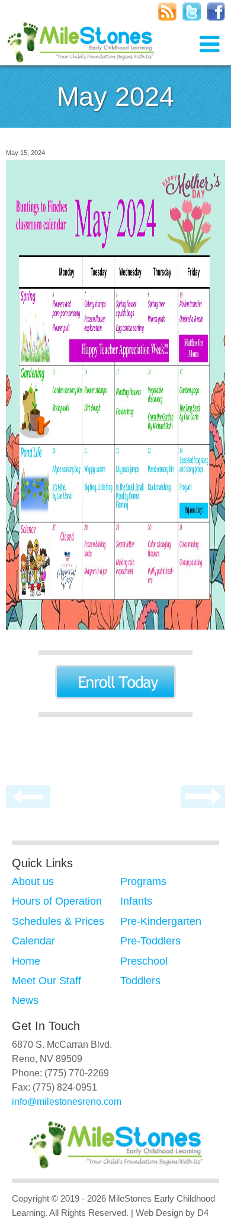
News (25, 1000)
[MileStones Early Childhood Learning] (80, 45)
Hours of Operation (57, 901)
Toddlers (140, 981)
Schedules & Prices (58, 921)
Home (26, 961)
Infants (136, 901)
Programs (143, 881)
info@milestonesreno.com (66, 1102)
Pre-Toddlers (150, 941)
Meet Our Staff (46, 981)
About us (33, 881)
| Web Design (157, 1213)
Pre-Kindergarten (160, 921)
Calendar (33, 941)
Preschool (144, 961)
